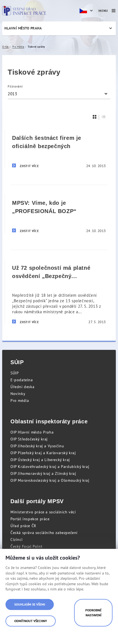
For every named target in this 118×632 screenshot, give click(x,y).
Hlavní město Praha (23, 28)
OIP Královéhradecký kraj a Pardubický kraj (49, 466)
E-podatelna (21, 379)
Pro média (19, 400)
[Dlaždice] (95, 117)
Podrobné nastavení (93, 612)
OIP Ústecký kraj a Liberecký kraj (40, 459)
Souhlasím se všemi (29, 604)
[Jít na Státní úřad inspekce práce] (24, 11)
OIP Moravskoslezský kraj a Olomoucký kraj (49, 480)
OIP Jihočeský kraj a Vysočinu (37, 445)
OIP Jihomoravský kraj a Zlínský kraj (43, 473)
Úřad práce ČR (23, 525)
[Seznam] (104, 117)
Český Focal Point (26, 546)
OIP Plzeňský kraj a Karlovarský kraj (43, 452)
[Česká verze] (87, 11)
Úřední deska (22, 386)
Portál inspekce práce (30, 518)
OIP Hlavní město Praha (32, 432)
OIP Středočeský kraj (29, 439)
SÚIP (14, 373)
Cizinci (16, 539)
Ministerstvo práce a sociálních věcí (43, 512)
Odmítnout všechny (30, 621)
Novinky (17, 393)
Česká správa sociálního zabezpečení (44, 532)
